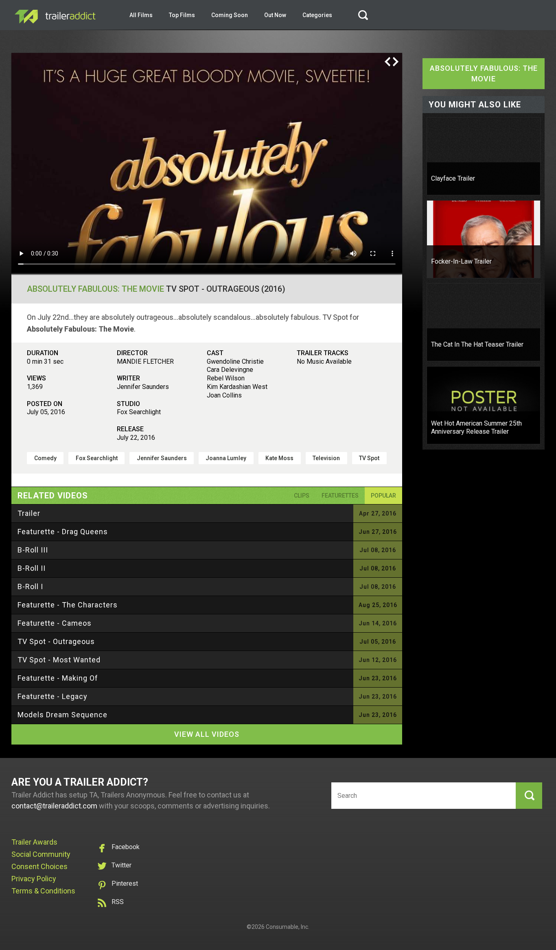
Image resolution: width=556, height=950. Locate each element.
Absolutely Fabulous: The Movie (95, 289)
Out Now (275, 15)
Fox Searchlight (97, 458)
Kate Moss (279, 458)
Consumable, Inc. (287, 927)
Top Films (182, 15)
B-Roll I (30, 586)
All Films (141, 15)
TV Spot (369, 458)
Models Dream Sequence (62, 714)
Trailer (29, 513)
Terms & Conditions (43, 891)
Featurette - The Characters (68, 605)
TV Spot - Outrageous (56, 641)
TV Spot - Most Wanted (59, 659)
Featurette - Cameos (55, 623)
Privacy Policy (33, 878)
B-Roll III (33, 550)
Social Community (40, 854)
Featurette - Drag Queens (63, 531)
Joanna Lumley (226, 458)
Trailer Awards (34, 842)
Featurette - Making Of (58, 678)
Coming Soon (229, 15)
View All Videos (206, 734)
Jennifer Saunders (162, 458)
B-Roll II (32, 568)
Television (326, 458)
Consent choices (39, 866)
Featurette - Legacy (53, 696)
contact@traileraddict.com (54, 805)
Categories (317, 15)
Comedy (45, 458)
